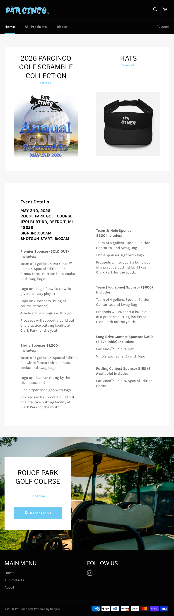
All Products (36, 27)
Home (10, 27)
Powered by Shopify (47, 609)
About (62, 27)
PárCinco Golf (24, 609)
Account (163, 27)
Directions (40, 513)
